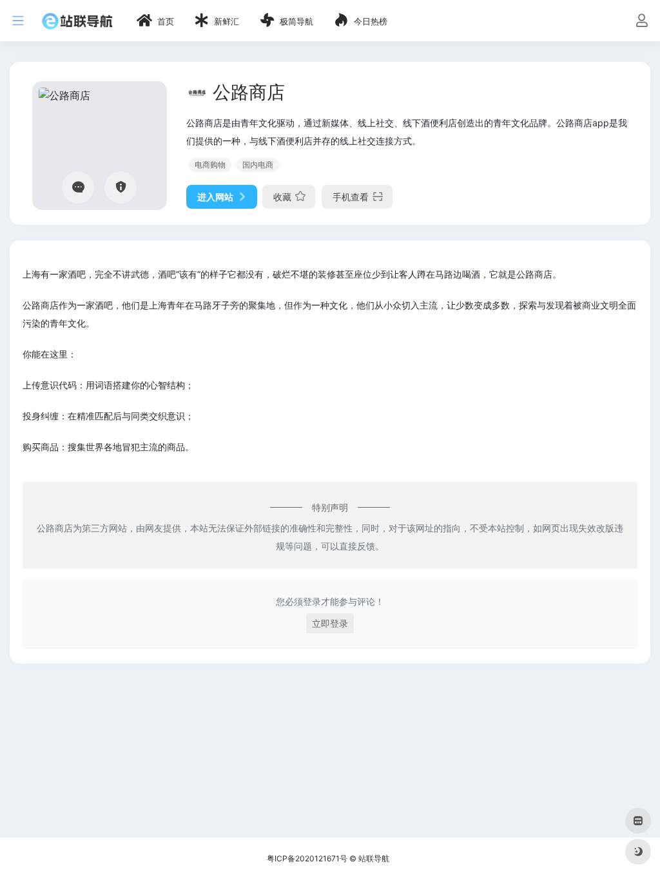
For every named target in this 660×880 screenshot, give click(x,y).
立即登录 (330, 623)
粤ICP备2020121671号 (307, 858)
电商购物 (210, 164)
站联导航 (373, 858)
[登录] (642, 21)
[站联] (77, 20)
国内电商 (257, 164)
